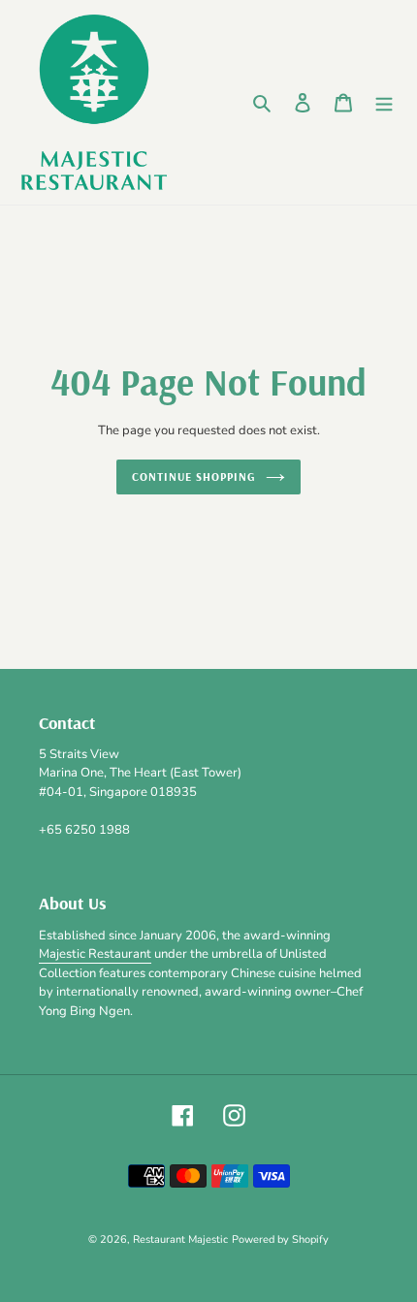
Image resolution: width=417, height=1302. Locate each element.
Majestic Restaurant (95, 954)
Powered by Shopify (280, 1239)
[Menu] (384, 102)
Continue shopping (193, 476)
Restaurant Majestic (180, 1239)
